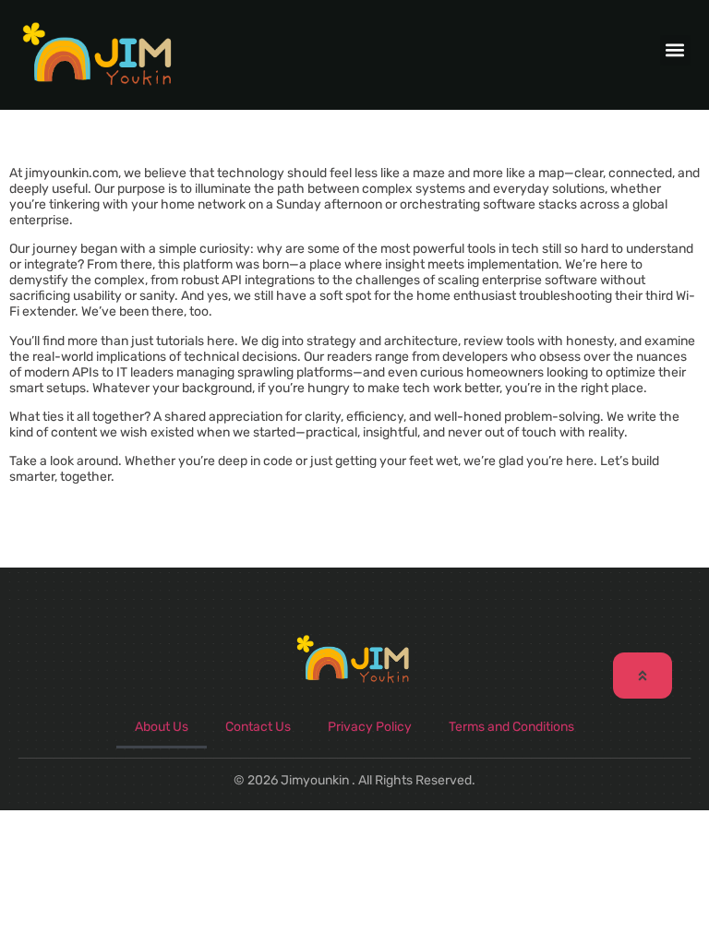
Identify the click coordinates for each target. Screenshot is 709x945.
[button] (675, 50)
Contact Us (258, 727)
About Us (161, 727)
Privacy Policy (370, 727)
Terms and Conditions (511, 727)
